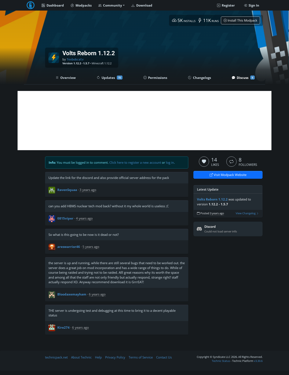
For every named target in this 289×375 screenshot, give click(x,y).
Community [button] (112, 5)
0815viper (65, 218)
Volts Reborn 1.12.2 (212, 199)
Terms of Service (141, 357)
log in (170, 162)
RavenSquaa (67, 190)
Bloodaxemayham (71, 294)
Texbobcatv (75, 59)
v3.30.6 (258, 361)
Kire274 (63, 327)
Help (98, 357)
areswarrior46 (68, 247)
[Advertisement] (144, 120)
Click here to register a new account (135, 162)
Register (228, 5)
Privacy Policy (115, 357)
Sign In (253, 5)
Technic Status (221, 361)
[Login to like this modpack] (204, 162)
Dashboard (55, 5)
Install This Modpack (242, 20)
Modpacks (83, 5)
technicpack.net (56, 357)
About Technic (81, 357)
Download (143, 5)
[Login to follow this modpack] (231, 162)
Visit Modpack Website (229, 175)
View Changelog (246, 213)
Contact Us (164, 357)
